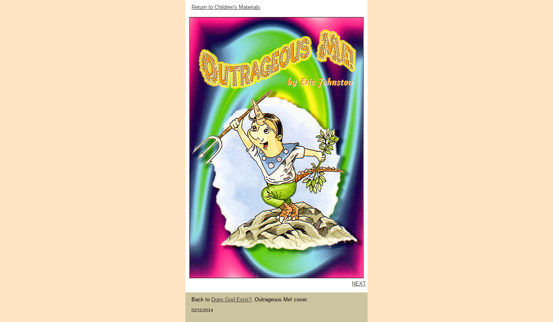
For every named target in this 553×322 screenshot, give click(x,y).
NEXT (359, 284)
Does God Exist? (231, 299)
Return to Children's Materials (225, 7)
